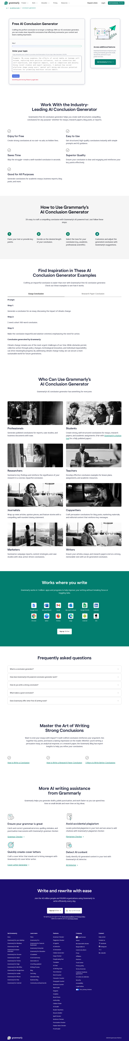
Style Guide (56, 987)
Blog (31, 970)
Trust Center (79, 962)
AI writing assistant (35, 964)
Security (78, 980)
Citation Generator (58, 953)
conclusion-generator (29, 8)
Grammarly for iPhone (14, 977)
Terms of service (81, 969)
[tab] (36, 294)
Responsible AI (80, 947)
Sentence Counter (58, 984)
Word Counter (57, 975)
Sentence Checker (58, 1019)
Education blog (34, 977)
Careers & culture (81, 950)
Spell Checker (57, 1016)
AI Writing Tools (57, 969)
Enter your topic (20, 51)
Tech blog (33, 973)
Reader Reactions (58, 1010)
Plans (31, 937)
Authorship (56, 1000)
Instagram (103, 946)
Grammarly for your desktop (16, 940)
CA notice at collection (82, 977)
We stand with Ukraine (82, 943)
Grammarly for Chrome (14, 954)
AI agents (56, 943)
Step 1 (13, 43)
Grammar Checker (15, 837)
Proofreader (56, 1029)
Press (77, 953)
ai (6, 8)
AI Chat (55, 965)
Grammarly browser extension (13, 950)
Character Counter (58, 978)
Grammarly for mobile (14, 973)
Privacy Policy (81, 917)
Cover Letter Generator (17, 865)
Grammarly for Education (37, 951)
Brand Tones (56, 997)
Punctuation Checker (59, 1022)
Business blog (34, 980)
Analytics (55, 994)
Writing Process (34, 967)
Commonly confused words (38, 983)
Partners (78, 959)
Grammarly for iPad (13, 980)
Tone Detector (57, 972)
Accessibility (79, 983)
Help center (102, 937)
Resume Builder (57, 1013)
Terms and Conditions (68, 917)
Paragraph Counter (58, 981)
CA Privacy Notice (73, 919)
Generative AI (34, 961)
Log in (103, 3)
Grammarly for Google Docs (16, 970)
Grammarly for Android (14, 983)
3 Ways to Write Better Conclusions (100, 763)
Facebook (103, 943)
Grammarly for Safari (14, 958)
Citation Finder (57, 1003)
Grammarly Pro (34, 940)
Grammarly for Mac (13, 946)
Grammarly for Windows (15, 943)
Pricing (55, 3)
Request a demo (92, 3)
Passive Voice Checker (59, 1025)
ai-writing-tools (15, 8)
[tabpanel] (64, 328)
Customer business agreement (81, 973)
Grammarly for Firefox (14, 961)
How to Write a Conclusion (18, 763)
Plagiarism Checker (74, 836)
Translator (56, 962)
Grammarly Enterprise (36, 948)
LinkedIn (103, 953)
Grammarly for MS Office (15, 967)
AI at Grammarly (35, 958)
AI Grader (56, 1006)
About (78, 940)
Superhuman (82, 937)
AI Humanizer (57, 950)
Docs (9, 937)
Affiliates (78, 956)
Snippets (55, 991)
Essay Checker (57, 956)
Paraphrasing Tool (58, 959)
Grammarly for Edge (14, 964)
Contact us (102, 940)
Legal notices (80, 986)
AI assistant (33, 954)
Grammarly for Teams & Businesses (37, 944)
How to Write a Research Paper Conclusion (64, 763)
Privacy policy (80, 966)
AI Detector (71, 865)
